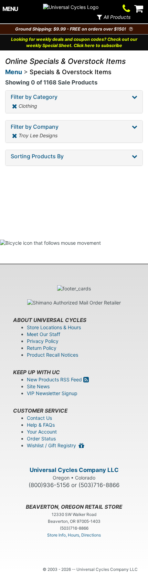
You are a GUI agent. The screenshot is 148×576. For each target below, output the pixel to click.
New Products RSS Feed (55, 379)
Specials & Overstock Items (71, 72)
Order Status (41, 438)
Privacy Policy (43, 341)
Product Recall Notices (52, 355)
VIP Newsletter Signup (52, 393)
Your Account (42, 432)
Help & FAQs (41, 425)
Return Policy (41, 348)
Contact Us (39, 418)
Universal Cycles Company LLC (74, 469)
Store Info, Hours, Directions (74, 535)
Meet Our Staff (43, 334)
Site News (38, 386)
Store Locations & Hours (54, 327)
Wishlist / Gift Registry (53, 445)
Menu (13, 72)
